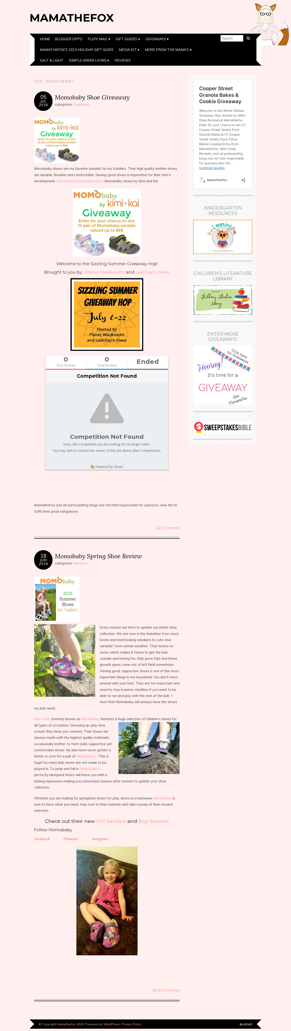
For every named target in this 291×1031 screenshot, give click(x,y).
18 (43, 556)
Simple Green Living (87, 60)
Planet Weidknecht (105, 272)
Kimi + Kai (42, 719)
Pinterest (70, 839)
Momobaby (90, 719)
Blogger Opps (68, 39)
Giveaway (81, 104)
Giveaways (156, 39)
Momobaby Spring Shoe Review (98, 556)
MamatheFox (72, 17)
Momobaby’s (86, 756)
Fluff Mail (98, 39)
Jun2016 (43, 562)
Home (45, 39)
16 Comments (168, 990)
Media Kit (128, 49)
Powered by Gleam (109, 466)
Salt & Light (51, 60)
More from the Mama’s (167, 49)
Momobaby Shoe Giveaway (92, 97)
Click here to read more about (80, 181)
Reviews (123, 60)
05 (43, 97)
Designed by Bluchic (246, 1024)
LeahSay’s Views (152, 272)
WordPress (112, 1024)
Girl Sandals (111, 821)
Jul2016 (43, 103)
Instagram (100, 839)
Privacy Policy (131, 1024)
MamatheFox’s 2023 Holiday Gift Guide (76, 49)
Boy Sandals (153, 821)
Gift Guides (126, 39)
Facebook (42, 839)
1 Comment (170, 528)
